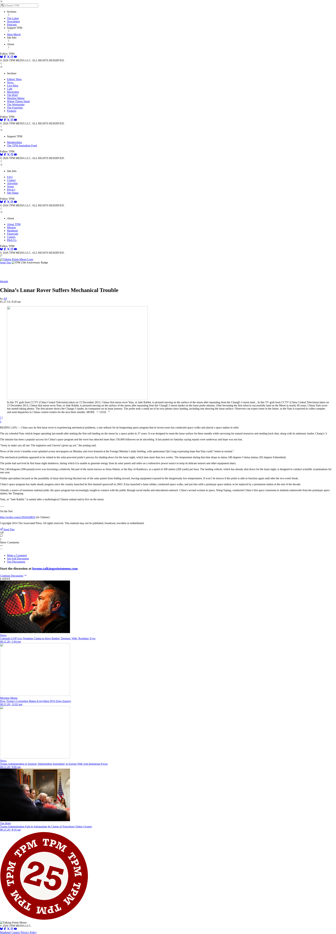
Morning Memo (15, 98)
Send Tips (5, 262)
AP (5, 298)
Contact (11, 180)
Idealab (4, 281)
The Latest (13, 18)
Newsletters (13, 21)
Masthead (12, 230)
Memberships (14, 142)
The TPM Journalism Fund (22, 145)
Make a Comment (17, 555)
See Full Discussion (18, 558)
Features (11, 110)
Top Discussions (16, 561)
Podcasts (12, 24)
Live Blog (12, 85)
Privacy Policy (29, 932)
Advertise (12, 183)
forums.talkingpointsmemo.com (55, 568)
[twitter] (8, 929)
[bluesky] (1, 57)
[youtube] (15, 57)
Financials (12, 233)
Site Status (13, 192)
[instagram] (11, 57)
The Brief (12, 95)
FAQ (10, 177)
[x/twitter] (8, 57)
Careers (11, 236)
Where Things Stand (18, 101)
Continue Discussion (12, 575)
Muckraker (13, 91)
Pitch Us (11, 240)
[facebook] (5, 57)
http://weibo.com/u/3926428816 (17, 517)
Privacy (11, 189)
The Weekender (15, 104)
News (10, 82)
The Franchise (15, 107)
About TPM (13, 224)
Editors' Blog (14, 79)
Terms (10, 186)
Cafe (9, 88)
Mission (11, 227)
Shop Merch (14, 34)
